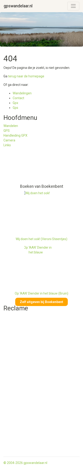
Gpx (15, 103)
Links (7, 145)
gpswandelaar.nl (18, 6)
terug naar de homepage (26, 76)
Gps (15, 108)
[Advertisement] (24, 167)
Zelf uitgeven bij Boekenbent (41, 302)
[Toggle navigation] (73, 6)
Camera (9, 140)
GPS (6, 130)
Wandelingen (22, 93)
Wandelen (10, 126)
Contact (18, 98)
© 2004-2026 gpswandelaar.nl (25, 463)
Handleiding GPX (15, 135)
